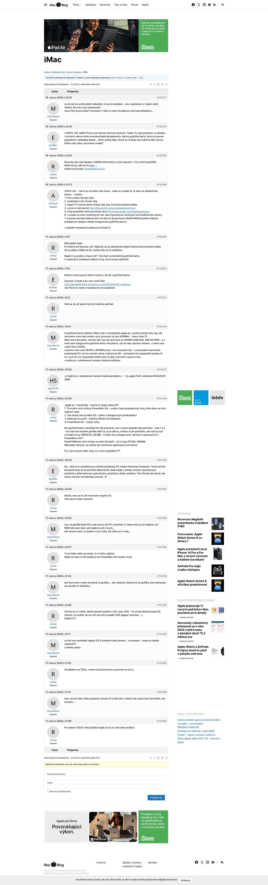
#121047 (162, 369)
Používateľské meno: (56, 774)
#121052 (162, 460)
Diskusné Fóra (58, 72)
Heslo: (50, 783)
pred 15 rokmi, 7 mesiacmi (121, 77)
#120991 (162, 236)
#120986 (162, 184)
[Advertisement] (200, 457)
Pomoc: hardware (74, 72)
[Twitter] (198, 4)
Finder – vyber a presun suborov (196, 734)
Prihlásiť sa (156, 797)
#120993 (161, 268)
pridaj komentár (186, 617)
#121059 (162, 605)
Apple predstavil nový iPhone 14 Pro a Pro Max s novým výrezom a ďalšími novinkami (192, 554)
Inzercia (101, 862)
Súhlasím (185, 880)
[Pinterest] (209, 4)
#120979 (162, 126)
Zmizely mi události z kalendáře (195, 731)
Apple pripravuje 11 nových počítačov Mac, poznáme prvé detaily (193, 609)
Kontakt (152, 862)
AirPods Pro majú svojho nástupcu (189, 567)
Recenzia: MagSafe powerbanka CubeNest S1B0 (192, 523)
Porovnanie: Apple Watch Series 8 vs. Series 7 (190, 538)
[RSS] (214, 4)
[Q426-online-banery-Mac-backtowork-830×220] (106, 826)
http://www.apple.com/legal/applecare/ (128, 211)
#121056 (162, 547)
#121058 (162, 576)
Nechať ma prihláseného (60, 791)
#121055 (162, 518)
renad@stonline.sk (94, 168)
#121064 (162, 663)
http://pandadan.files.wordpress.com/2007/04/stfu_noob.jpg (97, 284)
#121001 (162, 297)
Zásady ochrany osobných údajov (132, 864)
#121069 (162, 721)
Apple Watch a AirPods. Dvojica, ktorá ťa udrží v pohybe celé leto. (193, 650)
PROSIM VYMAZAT (188, 727)
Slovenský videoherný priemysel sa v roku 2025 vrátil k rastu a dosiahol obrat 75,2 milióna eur (192, 629)
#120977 (162, 97)
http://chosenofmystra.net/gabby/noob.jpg (112, 208)
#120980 (162, 155)
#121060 (162, 634)
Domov (47, 72)
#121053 (162, 489)
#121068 (162, 692)
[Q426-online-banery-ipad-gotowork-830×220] (106, 35)
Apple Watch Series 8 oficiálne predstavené (192, 582)
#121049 (162, 398)
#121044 (162, 326)
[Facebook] (193, 4)
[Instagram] (204, 4)
